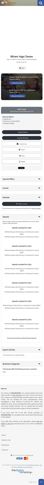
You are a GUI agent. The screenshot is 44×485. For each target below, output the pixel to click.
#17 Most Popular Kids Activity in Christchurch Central (22, 273)
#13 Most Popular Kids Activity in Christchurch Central (22, 308)
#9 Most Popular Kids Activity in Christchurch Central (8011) (22, 305)
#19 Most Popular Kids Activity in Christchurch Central (22, 237)
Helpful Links (6, 440)
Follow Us (5, 450)
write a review (36, 208)
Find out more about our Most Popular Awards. (22, 338)
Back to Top (33, 482)
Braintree (30, 455)
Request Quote (17, 83)
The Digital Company (32, 465)
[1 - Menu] (2, 3)
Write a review (22, 204)
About (4, 435)
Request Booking (17, 96)
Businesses (5, 445)
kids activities (17, 395)
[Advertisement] (22, 29)
